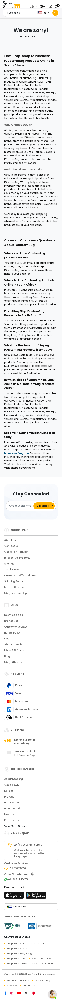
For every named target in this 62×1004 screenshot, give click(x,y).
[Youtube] (21, 993)
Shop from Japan (17, 948)
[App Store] (14, 896)
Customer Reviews (16, 626)
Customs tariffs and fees (20, 575)
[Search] (55, 13)
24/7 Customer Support (29, 844)
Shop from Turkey (17, 963)
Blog (7, 656)
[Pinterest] (35, 993)
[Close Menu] (4, 7)
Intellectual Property (17, 557)
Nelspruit (10, 814)
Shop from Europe (42, 963)
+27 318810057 (17, 868)
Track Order (12, 569)
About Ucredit (13, 644)
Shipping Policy (13, 581)
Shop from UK (37, 943)
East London (12, 820)
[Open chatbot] (52, 994)
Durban (9, 790)
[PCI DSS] (12, 926)
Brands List (11, 621)
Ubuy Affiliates (13, 662)
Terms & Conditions (18, 980)
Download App (13, 615)
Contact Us (11, 546)
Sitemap (9, 563)
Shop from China (41, 958)
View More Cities (14, 826)
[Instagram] (13, 993)
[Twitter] (28, 993)
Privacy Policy (42, 980)
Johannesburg (13, 779)
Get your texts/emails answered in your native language (29, 853)
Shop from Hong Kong (19, 953)
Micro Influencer (14, 587)
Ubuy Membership (15, 593)
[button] (34, 6)
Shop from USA (15, 943)
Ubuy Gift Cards (14, 650)
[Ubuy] (16, 6)
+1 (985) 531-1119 (18, 879)
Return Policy (12, 632)
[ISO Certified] (38, 926)
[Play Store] (36, 896)
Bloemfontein (12, 808)
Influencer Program (16, 453)
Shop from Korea (16, 958)
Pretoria (9, 796)
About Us (10, 540)
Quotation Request (16, 552)
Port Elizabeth (12, 802)
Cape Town (11, 785)
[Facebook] (7, 993)
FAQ (6, 638)
